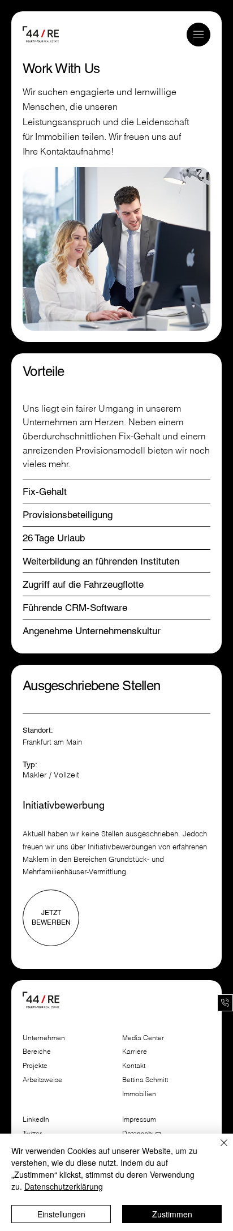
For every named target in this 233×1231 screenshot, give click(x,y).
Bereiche (37, 1051)
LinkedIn (36, 1119)
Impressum (140, 1119)
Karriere (134, 1051)
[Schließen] (217, 1149)
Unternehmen (44, 1037)
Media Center (143, 1037)
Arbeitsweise (42, 1079)
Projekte (35, 1065)
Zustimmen (172, 1214)
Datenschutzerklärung (63, 1186)
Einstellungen (61, 1214)
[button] (198, 34)
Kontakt (133, 1065)
